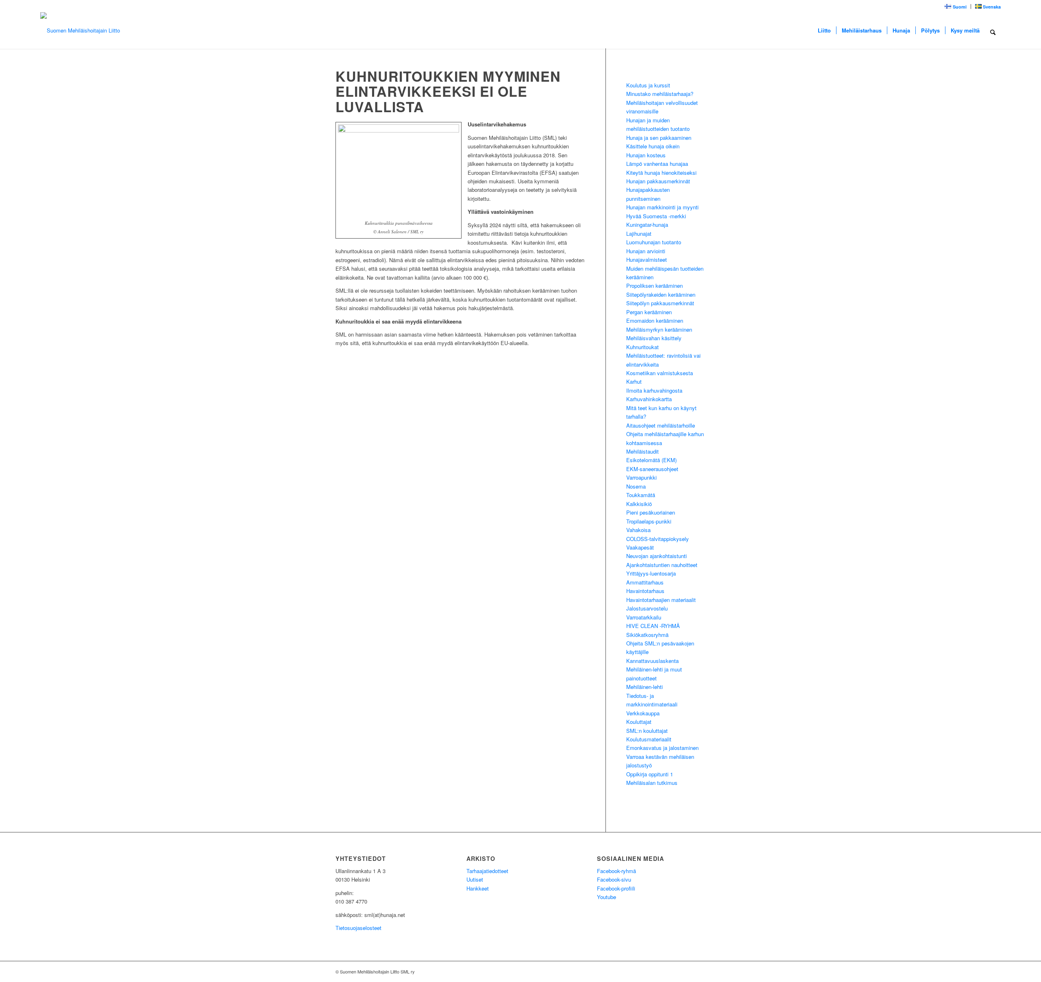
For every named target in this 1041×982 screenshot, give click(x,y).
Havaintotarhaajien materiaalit (661, 600)
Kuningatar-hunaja (647, 224)
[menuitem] (956, 6)
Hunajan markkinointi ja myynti (662, 207)
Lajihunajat (638, 233)
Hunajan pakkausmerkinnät (658, 181)
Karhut (634, 381)
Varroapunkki (641, 477)
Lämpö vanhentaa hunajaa (657, 163)
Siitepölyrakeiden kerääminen (660, 294)
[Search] (993, 30)
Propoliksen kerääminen (654, 285)
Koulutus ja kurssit (648, 85)
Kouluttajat (638, 722)
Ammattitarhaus (645, 582)
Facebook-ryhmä (616, 871)
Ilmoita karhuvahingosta (654, 390)
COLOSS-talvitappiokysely (657, 539)
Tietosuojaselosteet (358, 928)
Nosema (636, 486)
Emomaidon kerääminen (654, 320)
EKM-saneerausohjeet (652, 469)
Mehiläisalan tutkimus (651, 782)
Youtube (606, 897)
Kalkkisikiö (639, 504)
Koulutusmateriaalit (648, 739)
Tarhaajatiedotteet (487, 871)
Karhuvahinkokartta (649, 399)
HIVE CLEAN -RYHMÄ (653, 626)
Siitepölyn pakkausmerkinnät (660, 303)
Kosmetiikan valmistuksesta (659, 373)
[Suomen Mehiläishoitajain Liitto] (80, 30)
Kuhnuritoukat (642, 347)
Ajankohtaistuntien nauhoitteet (661, 565)
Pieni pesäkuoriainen (650, 512)
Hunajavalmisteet (646, 259)
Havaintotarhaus (645, 591)
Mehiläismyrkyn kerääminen (659, 329)
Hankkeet (477, 888)
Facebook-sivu (614, 879)
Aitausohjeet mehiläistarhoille (660, 425)
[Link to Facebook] (699, 971)
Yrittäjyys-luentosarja (651, 573)
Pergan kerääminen (649, 312)
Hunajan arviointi (645, 251)
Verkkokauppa (643, 713)
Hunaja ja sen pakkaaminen (658, 137)
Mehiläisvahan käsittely (654, 338)
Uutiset (474, 879)
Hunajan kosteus (646, 155)
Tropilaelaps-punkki (648, 521)
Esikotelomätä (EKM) (651, 460)
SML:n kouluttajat (647, 730)
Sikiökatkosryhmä (647, 635)
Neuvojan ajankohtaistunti (656, 556)
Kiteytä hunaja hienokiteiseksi (661, 172)
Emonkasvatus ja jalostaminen (662, 748)
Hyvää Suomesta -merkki (656, 216)
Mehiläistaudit (642, 451)
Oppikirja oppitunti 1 (649, 774)
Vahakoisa (638, 530)
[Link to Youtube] (687, 971)
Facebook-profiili (616, 888)
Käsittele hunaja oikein (652, 146)
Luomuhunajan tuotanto (653, 242)
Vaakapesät (640, 547)
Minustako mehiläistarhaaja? (659, 94)
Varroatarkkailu (643, 617)
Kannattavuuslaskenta (652, 661)
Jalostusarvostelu (647, 608)
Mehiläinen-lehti (644, 687)
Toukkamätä (640, 495)
